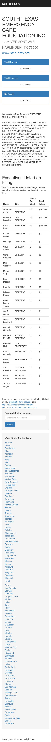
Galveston (9, 624)
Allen (7, 524)
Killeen (8, 527)
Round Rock (10, 484)
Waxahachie (10, 709)
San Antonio (10, 588)
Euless (8, 706)
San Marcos (10, 686)
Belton (8, 720)
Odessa (8, 493)
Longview (9, 619)
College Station (12, 490)
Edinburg (9, 703)
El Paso (8, 590)
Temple (8, 513)
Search (10, 424)
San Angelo (10, 476)
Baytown (9, 544)
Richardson (10, 616)
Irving (7, 602)
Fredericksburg (12, 541)
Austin (7, 445)
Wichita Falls (10, 479)
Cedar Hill (9, 723)
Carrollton (9, 499)
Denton (8, 621)
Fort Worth (10, 448)
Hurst (7, 580)
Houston (8, 442)
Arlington (9, 453)
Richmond (9, 501)
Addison (8, 698)
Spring (8, 465)
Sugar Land (10, 467)
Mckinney (9, 473)
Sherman (9, 684)
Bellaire (8, 530)
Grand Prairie (11, 661)
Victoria (8, 638)
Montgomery (10, 532)
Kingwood (9, 652)
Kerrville (8, 636)
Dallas (7, 585)
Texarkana (9, 535)
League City (10, 555)
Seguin (8, 547)
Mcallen (8, 633)
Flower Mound (11, 504)
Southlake (9, 655)
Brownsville (10, 678)
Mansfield (9, 558)
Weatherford (10, 538)
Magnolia (9, 572)
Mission (8, 561)
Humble (8, 658)
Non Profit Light (11, 3)
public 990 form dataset (19, 401)
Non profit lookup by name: (18, 413)
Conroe (8, 627)
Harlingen (9, 521)
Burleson (9, 575)
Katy (7, 459)
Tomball (8, 518)
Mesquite (9, 566)
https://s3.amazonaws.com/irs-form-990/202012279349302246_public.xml (19, 406)
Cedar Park (10, 667)
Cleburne (9, 569)
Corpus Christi (11, 596)
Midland (8, 599)
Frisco (7, 607)
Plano (7, 451)
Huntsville (9, 700)
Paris (7, 715)
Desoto (8, 564)
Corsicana (9, 712)
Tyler (7, 604)
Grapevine (9, 515)
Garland (8, 650)
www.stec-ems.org (16, 52)
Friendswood (11, 695)
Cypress (8, 487)
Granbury (9, 549)
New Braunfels (11, 482)
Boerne (8, 507)
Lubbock (9, 593)
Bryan (7, 630)
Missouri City (10, 647)
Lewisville (9, 681)
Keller (7, 664)
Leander (8, 689)
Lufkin (7, 644)
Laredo (8, 510)
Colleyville (9, 675)
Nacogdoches (11, 692)
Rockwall (9, 669)
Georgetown (10, 641)
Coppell (8, 672)
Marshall (9, 578)
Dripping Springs (12, 717)
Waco (7, 462)
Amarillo (8, 456)
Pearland (9, 496)
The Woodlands (12, 470)
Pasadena (9, 552)
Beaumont (9, 610)
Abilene (8, 613)
